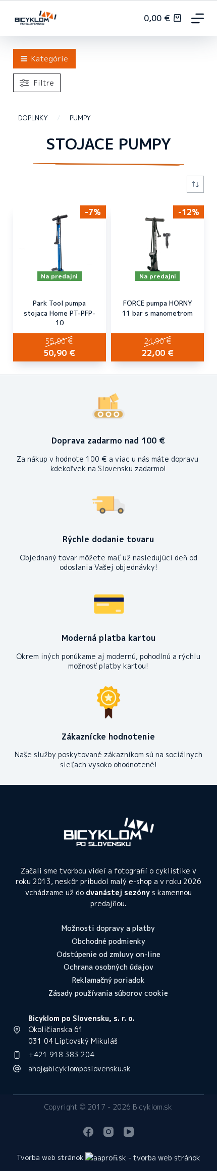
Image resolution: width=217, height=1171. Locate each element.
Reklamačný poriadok (108, 980)
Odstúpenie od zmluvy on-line (108, 954)
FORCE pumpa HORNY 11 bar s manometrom (157, 308)
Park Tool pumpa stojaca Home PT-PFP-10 (59, 313)
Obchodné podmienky (108, 941)
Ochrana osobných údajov (108, 967)
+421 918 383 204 (61, 1054)
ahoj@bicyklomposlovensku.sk (79, 1068)
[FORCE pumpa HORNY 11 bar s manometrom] (157, 245)
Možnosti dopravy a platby (108, 928)
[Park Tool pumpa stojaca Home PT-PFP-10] (59, 245)
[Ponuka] (197, 18)
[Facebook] (88, 1132)
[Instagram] (108, 1132)
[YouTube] (129, 1132)
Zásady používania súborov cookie (108, 993)
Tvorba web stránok (50, 1157)
